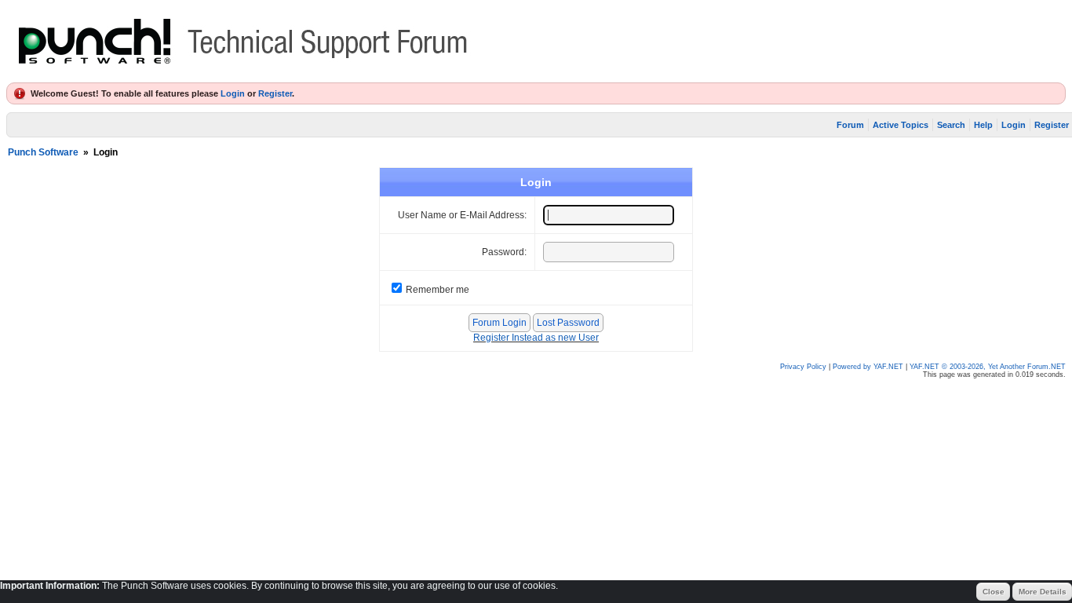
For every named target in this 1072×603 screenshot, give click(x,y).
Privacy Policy (803, 367)
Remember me (437, 289)
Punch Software (43, 152)
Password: (504, 252)
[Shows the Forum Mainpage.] (243, 75)
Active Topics (900, 125)
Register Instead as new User (536, 337)
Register (275, 93)
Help (983, 125)
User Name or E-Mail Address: (462, 215)
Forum (850, 125)
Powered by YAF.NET (868, 367)
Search (951, 125)
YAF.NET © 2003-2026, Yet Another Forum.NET (988, 367)
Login (233, 93)
